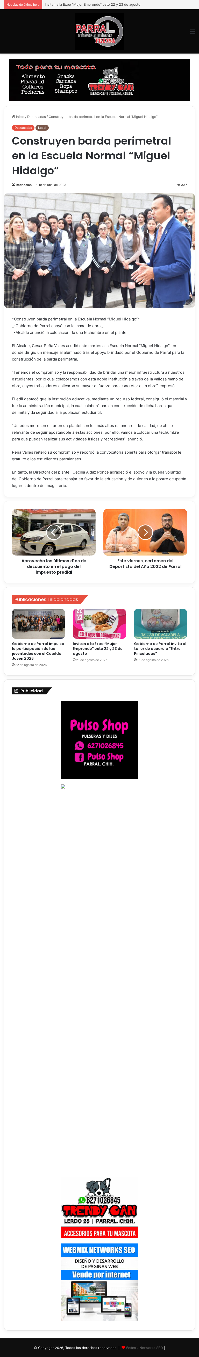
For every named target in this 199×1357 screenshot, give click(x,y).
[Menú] (192, 33)
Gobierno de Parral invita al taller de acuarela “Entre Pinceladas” (96, 4)
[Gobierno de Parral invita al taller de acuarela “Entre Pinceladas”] (160, 624)
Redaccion (24, 185)
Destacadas (36, 117)
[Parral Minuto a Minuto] (99, 31)
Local (42, 128)
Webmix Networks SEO (144, 1348)
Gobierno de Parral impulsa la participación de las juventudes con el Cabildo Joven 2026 (38, 651)
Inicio (19, 117)
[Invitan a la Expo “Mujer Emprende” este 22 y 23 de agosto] (99, 624)
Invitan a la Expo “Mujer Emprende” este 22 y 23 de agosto (98, 648)
